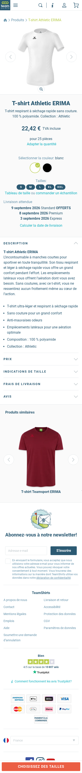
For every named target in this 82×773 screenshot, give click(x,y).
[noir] (47, 168)
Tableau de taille (17, 193)
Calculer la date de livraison (41, 225)
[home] (5, 20)
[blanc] (35, 168)
